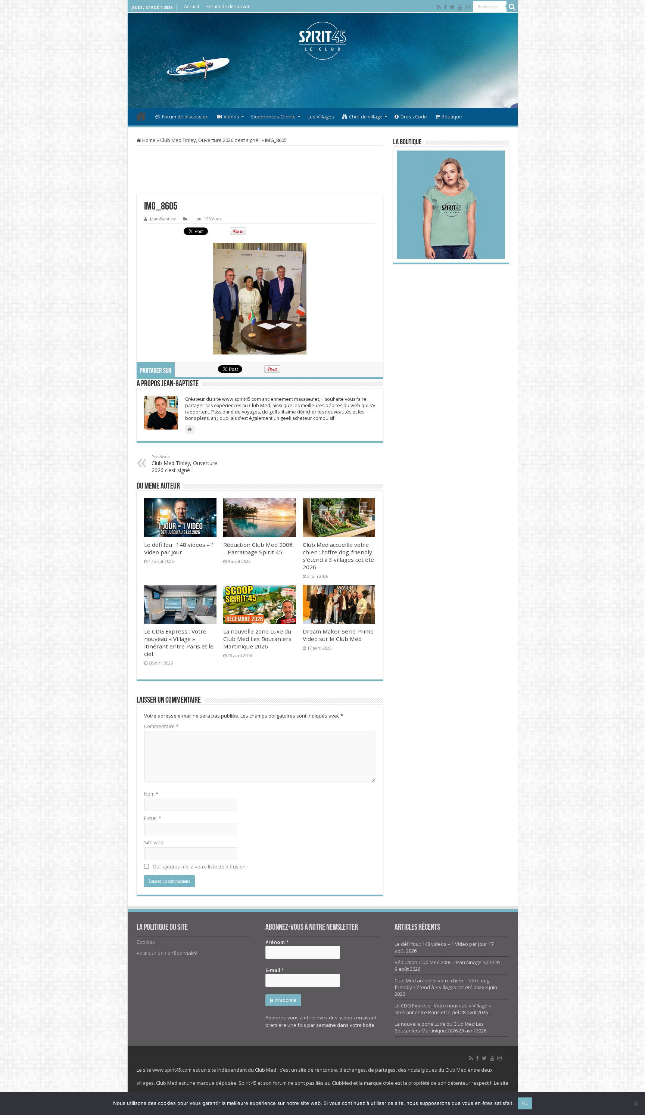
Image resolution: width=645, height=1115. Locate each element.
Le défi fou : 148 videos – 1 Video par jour (179, 548)
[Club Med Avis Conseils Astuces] (322, 40)
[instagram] (467, 7)
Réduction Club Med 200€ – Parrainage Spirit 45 (258, 548)
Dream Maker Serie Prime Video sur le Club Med (338, 635)
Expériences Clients (273, 116)
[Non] (635, 1103)
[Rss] (439, 7)
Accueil (191, 6)
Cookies (146, 941)
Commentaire (161, 726)
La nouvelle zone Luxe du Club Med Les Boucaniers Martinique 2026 (257, 639)
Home (148, 140)
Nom (151, 793)
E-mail (152, 818)
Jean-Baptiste (163, 219)
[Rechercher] (512, 6)
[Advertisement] (322, 83)
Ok (525, 1103)
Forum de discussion (228, 6)
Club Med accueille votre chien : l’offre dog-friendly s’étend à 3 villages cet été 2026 (338, 556)
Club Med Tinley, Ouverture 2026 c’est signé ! (184, 464)
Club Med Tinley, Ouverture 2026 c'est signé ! (210, 140)
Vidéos (231, 116)
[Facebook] (445, 7)
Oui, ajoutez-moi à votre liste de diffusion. (199, 866)
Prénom (277, 942)
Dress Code (414, 116)
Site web (153, 842)
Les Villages (321, 116)
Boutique (452, 116)
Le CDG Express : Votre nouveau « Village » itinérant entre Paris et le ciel (179, 642)
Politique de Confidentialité (167, 953)
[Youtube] (460, 7)
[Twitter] (452, 7)
